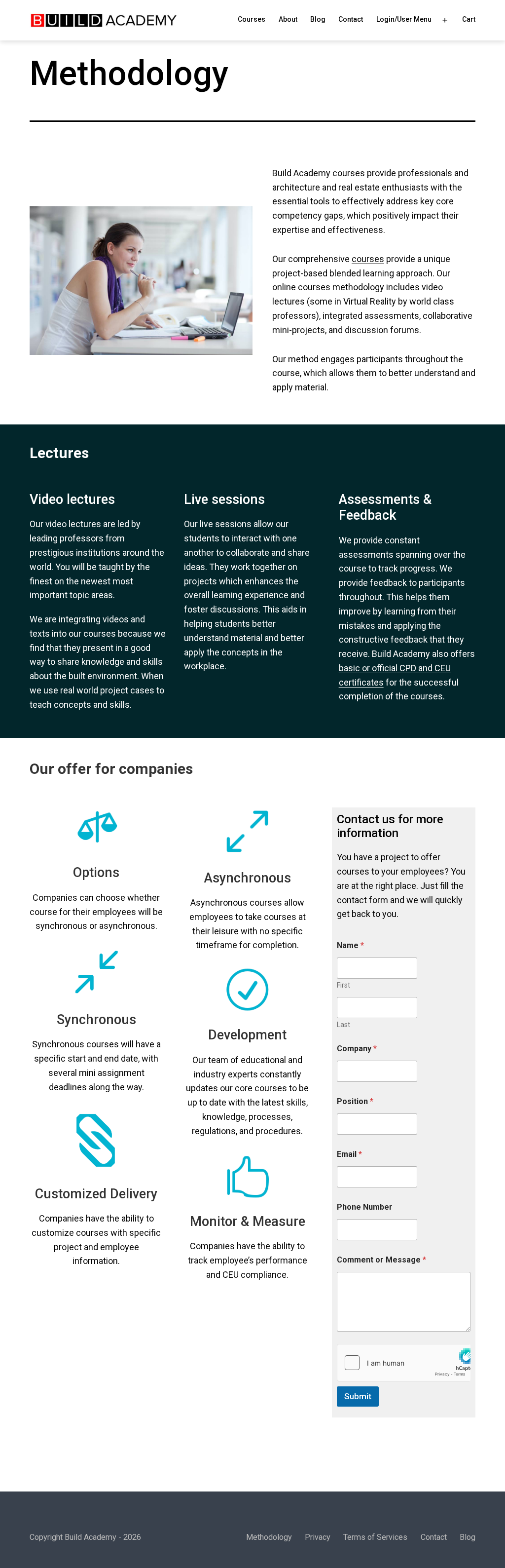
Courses (251, 19)
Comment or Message (381, 1259)
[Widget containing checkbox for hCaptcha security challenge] (403, 1362)
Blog (317, 19)
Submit (357, 1396)
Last (343, 1025)
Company (357, 1048)
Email (349, 1154)
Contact (350, 19)
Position (355, 1101)
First (343, 985)
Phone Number (365, 1207)
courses (368, 259)
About (288, 19)
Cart (468, 19)
